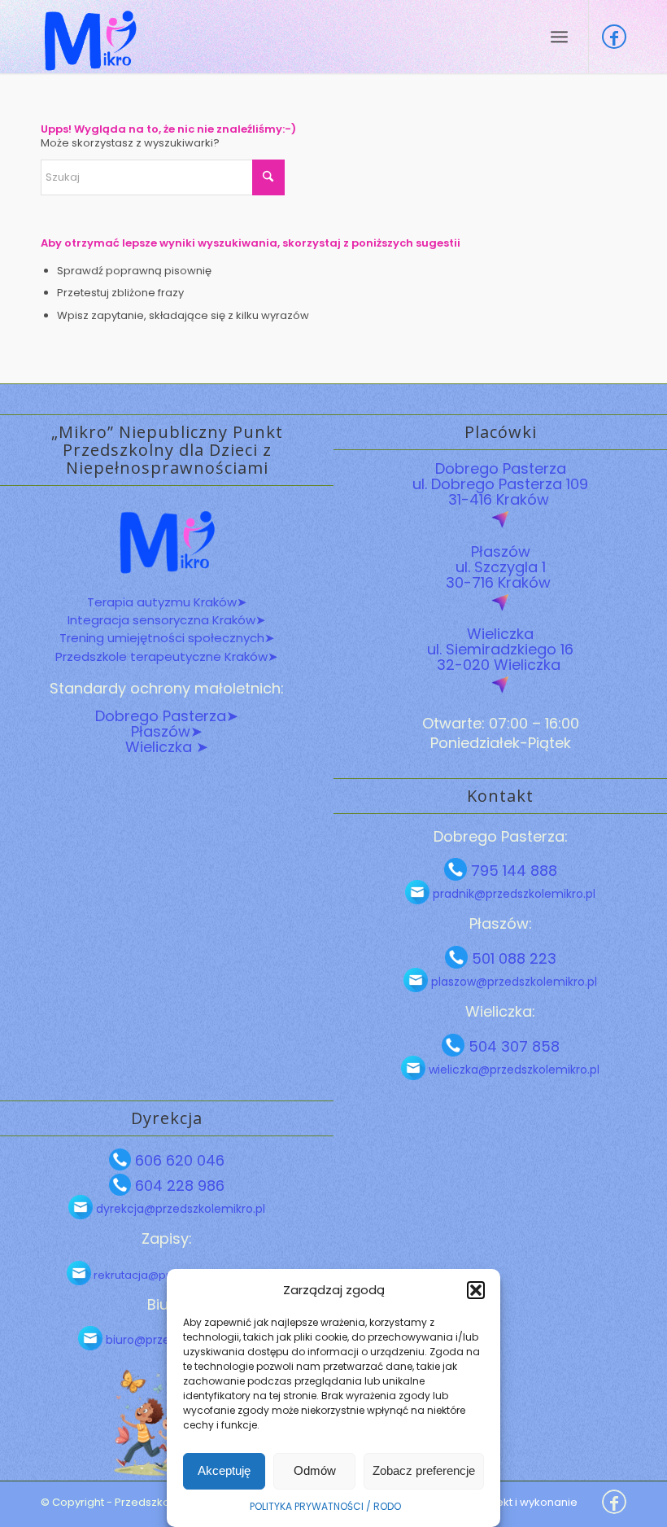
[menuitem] (559, 37)
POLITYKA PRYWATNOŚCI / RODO (325, 1506)
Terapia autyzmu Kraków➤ (167, 601)
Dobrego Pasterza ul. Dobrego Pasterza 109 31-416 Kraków (500, 484)
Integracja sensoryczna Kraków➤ (167, 619)
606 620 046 (178, 1160)
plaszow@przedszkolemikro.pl (512, 982)
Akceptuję (224, 1470)
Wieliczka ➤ (166, 747)
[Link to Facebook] (614, 36)
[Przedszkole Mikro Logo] (90, 36)
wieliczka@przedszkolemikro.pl (512, 1069)
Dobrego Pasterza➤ (166, 716)
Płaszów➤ (167, 731)
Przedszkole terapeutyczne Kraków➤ (166, 656)
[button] (476, 1290)
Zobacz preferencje (424, 1470)
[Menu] (559, 37)
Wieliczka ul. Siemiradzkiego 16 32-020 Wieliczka (500, 649)
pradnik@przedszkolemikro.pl (512, 894)
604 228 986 (178, 1185)
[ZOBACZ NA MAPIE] (500, 520)
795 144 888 (512, 870)
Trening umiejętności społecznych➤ (167, 637)
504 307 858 (512, 1046)
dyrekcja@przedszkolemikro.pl (179, 1209)
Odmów (315, 1470)
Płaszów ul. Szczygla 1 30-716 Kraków (500, 567)
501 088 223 (512, 958)
